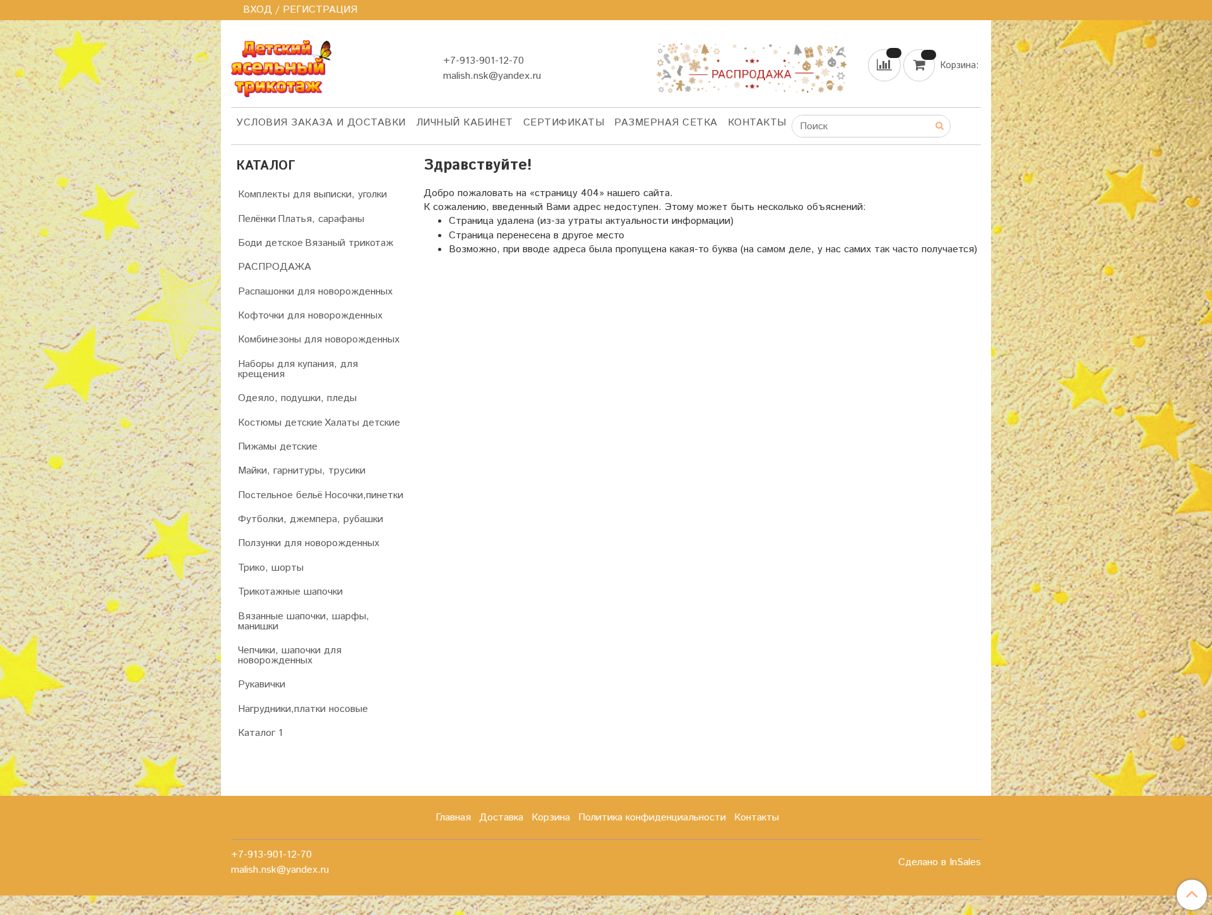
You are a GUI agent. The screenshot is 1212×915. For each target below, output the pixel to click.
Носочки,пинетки (363, 495)
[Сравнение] (885, 64)
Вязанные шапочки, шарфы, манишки (303, 621)
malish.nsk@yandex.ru (492, 76)
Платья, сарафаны (321, 219)
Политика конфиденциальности (652, 817)
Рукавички (261, 684)
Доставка (501, 817)
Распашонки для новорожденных (315, 291)
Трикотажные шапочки (290, 592)
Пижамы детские (278, 447)
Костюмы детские (280, 423)
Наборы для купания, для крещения (298, 369)
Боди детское (270, 243)
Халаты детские (362, 423)
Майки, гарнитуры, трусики (301, 470)
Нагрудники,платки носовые (303, 709)
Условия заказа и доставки (321, 122)
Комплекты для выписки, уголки (312, 194)
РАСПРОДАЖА (274, 267)
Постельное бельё (280, 495)
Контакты (757, 122)
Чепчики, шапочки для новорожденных (290, 655)
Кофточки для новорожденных (310, 315)
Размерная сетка (666, 122)
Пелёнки (257, 219)
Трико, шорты (271, 568)
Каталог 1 (260, 733)
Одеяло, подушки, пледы (297, 398)
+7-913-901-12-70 (483, 61)
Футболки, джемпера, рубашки (310, 519)
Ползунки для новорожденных (308, 543)
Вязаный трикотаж (349, 243)
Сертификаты (564, 122)
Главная (453, 817)
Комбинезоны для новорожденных (319, 339)
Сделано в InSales (939, 863)
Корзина (551, 817)
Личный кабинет (464, 122)
